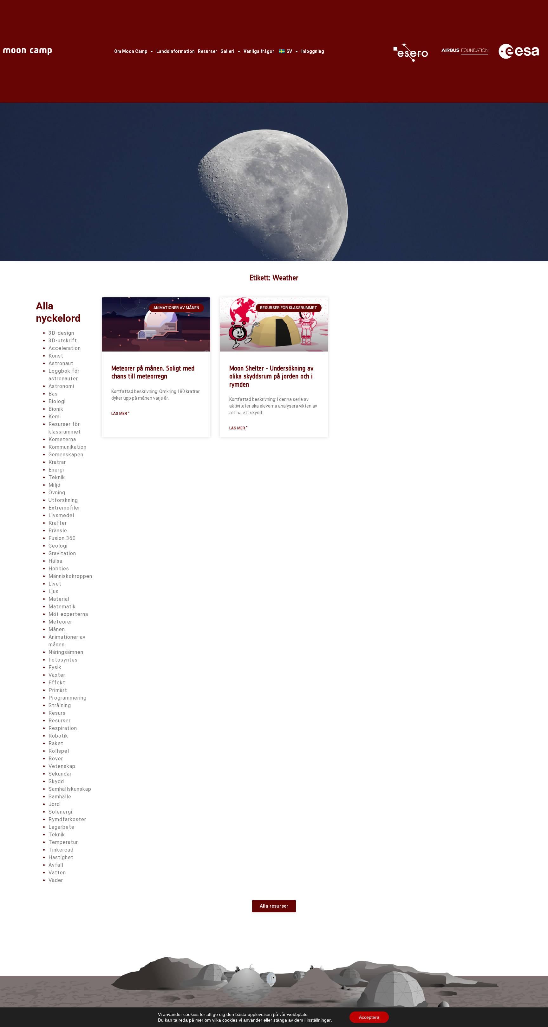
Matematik (62, 607)
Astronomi (61, 386)
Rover (56, 759)
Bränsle (58, 531)
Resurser (207, 51)
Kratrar (57, 462)
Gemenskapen (66, 455)
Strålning (60, 705)
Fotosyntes (63, 660)
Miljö (55, 485)
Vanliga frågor (259, 51)
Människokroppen (70, 576)
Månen (57, 629)
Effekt (57, 683)
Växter (57, 675)
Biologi (57, 401)
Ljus (54, 591)
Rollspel (59, 751)
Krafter (58, 523)
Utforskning (63, 500)
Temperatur (63, 842)
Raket (56, 743)
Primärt (58, 690)
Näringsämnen (66, 652)
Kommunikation (68, 447)
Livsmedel (61, 515)
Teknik (57, 477)
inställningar (319, 1020)
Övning (57, 493)
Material (59, 599)
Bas (53, 394)
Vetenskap (62, 766)
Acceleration (65, 348)
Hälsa (55, 561)
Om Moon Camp (130, 51)
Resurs (57, 713)
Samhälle (60, 797)
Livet (55, 584)
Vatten (57, 873)
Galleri (227, 51)
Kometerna (62, 439)
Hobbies (59, 569)
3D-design (61, 333)
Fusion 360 (62, 538)
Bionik (56, 409)
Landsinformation (175, 51)
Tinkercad (61, 850)
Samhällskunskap (70, 789)
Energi (56, 470)
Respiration (63, 728)
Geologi (58, 546)
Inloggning (312, 51)
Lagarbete (62, 827)
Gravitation (62, 553)
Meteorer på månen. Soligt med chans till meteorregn (152, 372)
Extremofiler (64, 508)
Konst (56, 356)
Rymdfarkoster (67, 819)
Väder (56, 880)
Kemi (55, 417)
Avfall (56, 865)
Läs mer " (120, 413)
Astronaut (61, 363)
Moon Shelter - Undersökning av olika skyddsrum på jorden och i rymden (271, 376)
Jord (54, 804)
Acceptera (369, 1017)
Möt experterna (68, 614)
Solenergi (60, 812)
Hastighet (61, 857)
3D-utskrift (63, 341)
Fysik (55, 667)
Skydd (56, 781)
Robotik (58, 736)
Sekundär (60, 774)
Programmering (68, 698)
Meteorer (60, 622)
